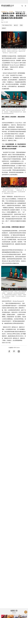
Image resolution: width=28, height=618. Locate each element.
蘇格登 (4, 28)
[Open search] (22, 5)
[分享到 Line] (19, 351)
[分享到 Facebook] (9, 351)
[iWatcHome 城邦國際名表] (7, 6)
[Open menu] (25, 5)
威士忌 (16, 25)
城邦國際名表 (4, 11)
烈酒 (21, 25)
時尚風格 (11, 11)
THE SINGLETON (7, 25)
